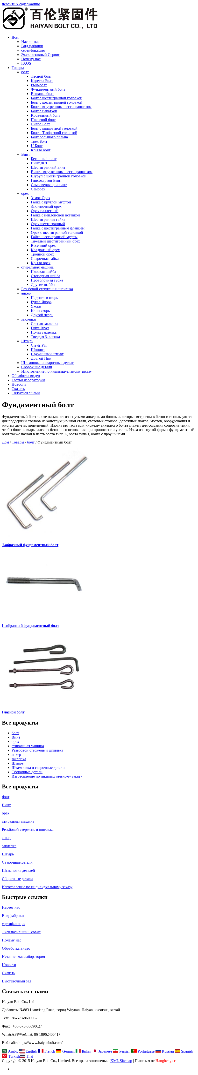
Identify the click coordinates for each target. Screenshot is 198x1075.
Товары (18, 68)
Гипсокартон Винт (46, 180)
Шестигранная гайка (48, 219)
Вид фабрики (32, 46)
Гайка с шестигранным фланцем (58, 228)
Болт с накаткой (44, 111)
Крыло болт (40, 150)
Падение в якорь (44, 298)
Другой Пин (41, 358)
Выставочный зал (16, 981)
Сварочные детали (17, 862)
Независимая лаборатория (23, 956)
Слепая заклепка (44, 324)
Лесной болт (41, 76)
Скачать (18, 389)
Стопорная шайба (45, 276)
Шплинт (38, 350)
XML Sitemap (121, 1061)
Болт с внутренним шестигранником (61, 107)
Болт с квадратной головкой (54, 128)
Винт (25, 154)
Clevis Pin (39, 345)
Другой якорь (42, 315)
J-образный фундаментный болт (30, 545)
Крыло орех (40, 263)
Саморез (38, 189)
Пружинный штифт (47, 354)
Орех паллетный (44, 211)
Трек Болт (39, 141)
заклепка (28, 319)
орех (25, 193)
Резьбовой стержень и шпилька (47, 289)
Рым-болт (39, 85)
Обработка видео (26, 376)
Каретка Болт (42, 81)
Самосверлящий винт (49, 185)
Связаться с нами (26, 393)
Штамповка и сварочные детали (47, 363)
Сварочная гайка (45, 258)
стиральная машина (37, 267)
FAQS (26, 63)
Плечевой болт (43, 120)
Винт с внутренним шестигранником (61, 172)
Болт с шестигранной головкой (56, 98)
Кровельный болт (45, 115)
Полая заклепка (44, 332)
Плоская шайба (43, 271)
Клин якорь (40, 311)
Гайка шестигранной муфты (54, 237)
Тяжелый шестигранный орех (55, 241)
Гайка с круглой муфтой (51, 202)
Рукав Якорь (41, 302)
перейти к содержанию (21, 4)
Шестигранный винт (48, 167)
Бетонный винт (44, 159)
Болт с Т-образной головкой (54, 133)
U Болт (36, 146)
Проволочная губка (47, 280)
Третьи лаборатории (28, 380)
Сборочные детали (36, 367)
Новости (19, 384)
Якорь (36, 306)
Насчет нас (30, 42)
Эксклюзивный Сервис (40, 55)
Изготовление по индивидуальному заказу (56, 371)
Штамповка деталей (18, 870)
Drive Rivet (40, 328)
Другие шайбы (43, 284)
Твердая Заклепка (45, 337)
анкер (26, 293)
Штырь (27, 341)
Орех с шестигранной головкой (57, 232)
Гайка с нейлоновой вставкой (55, 215)
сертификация (33, 50)
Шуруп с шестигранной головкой (58, 176)
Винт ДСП (40, 163)
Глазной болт (13, 712)
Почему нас (31, 59)
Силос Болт (40, 124)
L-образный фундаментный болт (30, 626)
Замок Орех (40, 198)
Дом (15, 37)
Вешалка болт (42, 94)
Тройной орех (42, 254)
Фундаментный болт (48, 89)
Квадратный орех (45, 250)
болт (25, 72)
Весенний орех (43, 245)
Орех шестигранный (48, 224)
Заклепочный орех (46, 206)
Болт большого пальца (49, 137)
